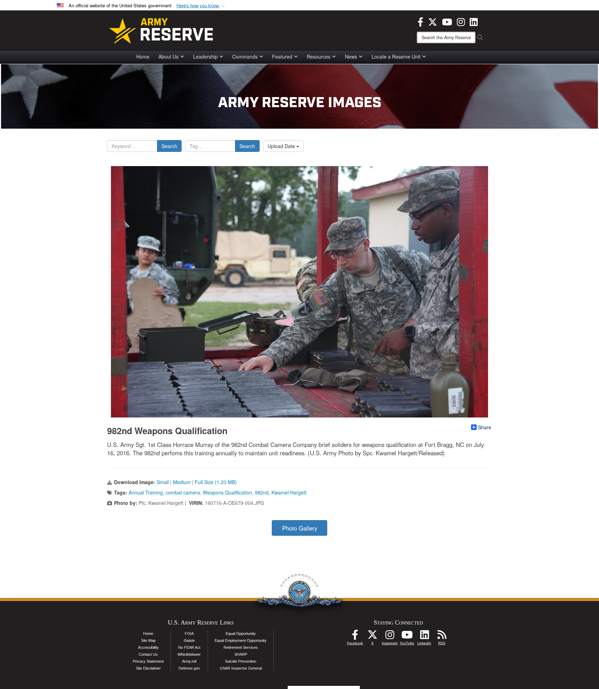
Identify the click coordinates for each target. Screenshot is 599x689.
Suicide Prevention (240, 661)
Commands (245, 56)
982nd (262, 492)
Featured (282, 56)
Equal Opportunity (241, 633)
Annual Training (146, 492)
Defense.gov (189, 668)
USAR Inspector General (241, 668)
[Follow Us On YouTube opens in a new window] (407, 636)
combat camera (183, 492)
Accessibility (148, 647)
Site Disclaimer (148, 668)
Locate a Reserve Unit (396, 56)
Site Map (148, 640)
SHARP (240, 654)
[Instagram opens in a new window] (461, 21)
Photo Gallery (299, 528)
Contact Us (148, 654)
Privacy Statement (148, 661)
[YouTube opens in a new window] (447, 21)
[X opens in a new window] (432, 21)
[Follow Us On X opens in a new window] (372, 636)
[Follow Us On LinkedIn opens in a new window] (424, 636)
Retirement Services (241, 647)
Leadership (205, 56)
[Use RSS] (441, 636)
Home (142, 56)
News (351, 56)
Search (169, 146)
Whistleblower (189, 654)
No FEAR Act (189, 647)
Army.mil (189, 661)
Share (484, 427)
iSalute (189, 640)
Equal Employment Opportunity (241, 640)
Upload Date (282, 146)
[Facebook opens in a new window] (420, 21)
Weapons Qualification (227, 492)
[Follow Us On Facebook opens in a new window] (355, 636)
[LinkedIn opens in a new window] (474, 21)
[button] (201, 5)
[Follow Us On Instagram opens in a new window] (389, 636)
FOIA (189, 633)
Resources (318, 56)
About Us (168, 56)
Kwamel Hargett (288, 492)
